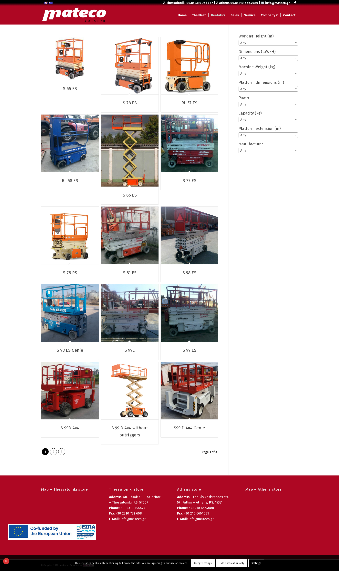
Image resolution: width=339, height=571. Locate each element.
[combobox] (268, 43)
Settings (256, 563)
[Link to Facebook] (295, 3)
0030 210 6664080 (244, 3)
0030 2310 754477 (199, 3)
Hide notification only (231, 563)
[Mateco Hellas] (74, 15)
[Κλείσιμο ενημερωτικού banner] (6, 561)
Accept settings (203, 563)
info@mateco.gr (277, 3)
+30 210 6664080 (201, 508)
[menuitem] (182, 15)
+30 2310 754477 (132, 508)
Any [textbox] (243, 43)
